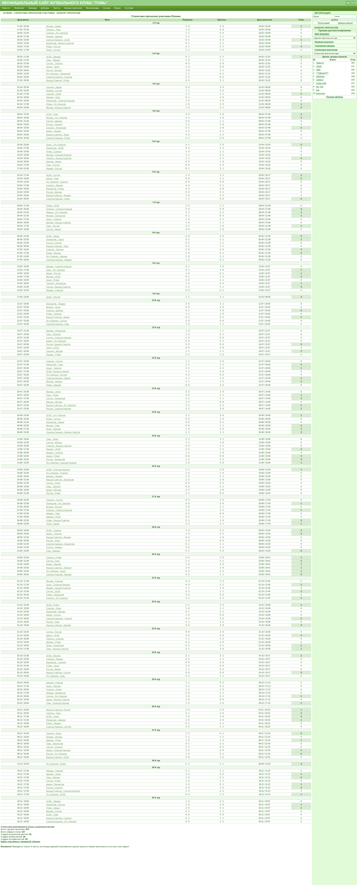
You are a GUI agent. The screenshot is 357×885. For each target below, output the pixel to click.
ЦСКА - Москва (53, 656)
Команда (32, 8)
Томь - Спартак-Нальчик (57, 703)
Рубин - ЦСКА (52, 205)
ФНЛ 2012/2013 (322, 34)
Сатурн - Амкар (53, 229)
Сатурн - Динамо (54, 547)
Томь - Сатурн (53, 165)
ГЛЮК (318, 66)
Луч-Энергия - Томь (55, 676)
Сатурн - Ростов (54, 632)
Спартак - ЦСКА (53, 94)
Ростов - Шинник (54, 192)
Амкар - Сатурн (53, 615)
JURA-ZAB (321, 83)
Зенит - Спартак (53, 219)
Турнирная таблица (325, 46)
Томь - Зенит (52, 439)
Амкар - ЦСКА (52, 635)
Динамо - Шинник (54, 36)
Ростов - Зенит (53, 540)
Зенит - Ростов (53, 297)
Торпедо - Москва (54, 351)
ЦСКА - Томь (52, 114)
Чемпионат (19, 8)
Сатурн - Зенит (53, 483)
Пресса (56, 8)
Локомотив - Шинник (55, 720)
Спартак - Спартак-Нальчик (59, 510)
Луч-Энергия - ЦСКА (55, 794)
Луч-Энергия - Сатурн (56, 321)
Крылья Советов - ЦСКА (57, 757)
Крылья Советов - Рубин (57, 80)
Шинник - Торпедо (54, 453)
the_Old (319, 87)
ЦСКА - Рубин (52, 605)
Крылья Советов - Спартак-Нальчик (63, 791)
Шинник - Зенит (53, 774)
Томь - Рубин (52, 395)
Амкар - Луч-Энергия (56, 341)
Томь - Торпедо (53, 486)
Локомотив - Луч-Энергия (58, 503)
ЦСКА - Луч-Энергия (55, 415)
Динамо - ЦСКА (53, 449)
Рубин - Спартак (54, 151)
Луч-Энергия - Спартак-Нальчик (61, 463)
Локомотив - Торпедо (56, 662)
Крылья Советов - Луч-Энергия (61, 405)
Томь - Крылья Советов (57, 649)
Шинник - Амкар (53, 161)
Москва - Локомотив (55, 216)
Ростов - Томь (53, 622)
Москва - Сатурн (54, 811)
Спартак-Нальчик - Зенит (58, 199)
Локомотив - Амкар (55, 422)
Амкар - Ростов (53, 273)
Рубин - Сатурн (53, 419)
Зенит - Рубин (52, 280)
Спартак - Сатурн (54, 361)
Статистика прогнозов (326, 50)
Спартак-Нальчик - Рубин (58, 138)
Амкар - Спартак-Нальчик (58, 750)
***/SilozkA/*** (322, 73)
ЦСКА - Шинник (53, 57)
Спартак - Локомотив (56, 128)
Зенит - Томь (52, 814)
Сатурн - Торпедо (54, 63)
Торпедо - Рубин (54, 689)
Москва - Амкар (53, 26)
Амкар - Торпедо (54, 534)
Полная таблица (334, 97)
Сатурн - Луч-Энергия (56, 696)
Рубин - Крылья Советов (57, 520)
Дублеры (45, 8)
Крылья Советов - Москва (58, 537)
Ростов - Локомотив (55, 459)
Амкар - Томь (52, 178)
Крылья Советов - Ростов (58, 710)
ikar (317, 90)
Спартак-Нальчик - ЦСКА (58, 40)
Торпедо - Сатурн (54, 500)
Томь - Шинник (53, 551)
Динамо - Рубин (53, 354)
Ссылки (106, 8)
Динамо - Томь (53, 513)
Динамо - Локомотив (55, 693)
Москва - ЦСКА (53, 276)
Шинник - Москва (54, 402)
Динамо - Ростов (54, 168)
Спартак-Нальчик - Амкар (58, 378)
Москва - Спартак (54, 581)
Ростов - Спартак (54, 787)
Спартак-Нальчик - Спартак (59, 77)
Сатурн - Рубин (53, 781)
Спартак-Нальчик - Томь (57, 324)
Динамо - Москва (54, 737)
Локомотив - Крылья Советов (60, 43)
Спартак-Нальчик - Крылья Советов (63, 432)
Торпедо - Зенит (53, 733)
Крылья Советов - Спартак (58, 818)
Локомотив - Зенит (55, 239)
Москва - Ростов (54, 507)
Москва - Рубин (53, 642)
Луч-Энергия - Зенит (56, 571)
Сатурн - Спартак (54, 747)
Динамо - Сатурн (54, 90)
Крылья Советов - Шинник (58, 625)
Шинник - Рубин (53, 740)
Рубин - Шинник (53, 385)
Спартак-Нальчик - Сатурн (58, 727)
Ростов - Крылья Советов (58, 344)
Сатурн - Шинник (54, 121)
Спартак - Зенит (53, 608)
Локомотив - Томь (54, 364)
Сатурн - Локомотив (55, 398)
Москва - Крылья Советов (58, 107)
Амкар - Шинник (53, 564)
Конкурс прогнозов (73, 8)
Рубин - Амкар (53, 808)
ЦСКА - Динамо (53, 801)
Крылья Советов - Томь (57, 246)
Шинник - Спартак (54, 682)
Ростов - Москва (54, 70)
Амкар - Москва (53, 490)
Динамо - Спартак (54, 290)
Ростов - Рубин (53, 493)
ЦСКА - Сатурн (53, 175)
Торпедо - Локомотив (56, 283)
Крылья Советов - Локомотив (60, 479)
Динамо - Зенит (53, 392)
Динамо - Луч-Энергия (56, 212)
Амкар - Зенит (53, 67)
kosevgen (320, 93)
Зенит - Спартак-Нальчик (58, 584)
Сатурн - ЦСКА (53, 591)
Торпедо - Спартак (55, 639)
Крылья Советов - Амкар (58, 317)
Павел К (320, 63)
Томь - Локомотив (54, 743)
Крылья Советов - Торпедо (58, 568)
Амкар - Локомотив (55, 784)
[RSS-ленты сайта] (353, 4)
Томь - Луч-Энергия (55, 270)
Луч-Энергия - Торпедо (57, 182)
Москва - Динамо (54, 381)
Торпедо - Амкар (54, 87)
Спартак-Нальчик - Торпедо (59, 618)
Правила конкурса (324, 42)
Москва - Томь (53, 425)
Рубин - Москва (53, 253)
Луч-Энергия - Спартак (57, 473)
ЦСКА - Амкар (52, 236)
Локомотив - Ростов (55, 804)
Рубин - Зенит (52, 666)
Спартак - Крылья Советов (58, 446)
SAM (318, 70)
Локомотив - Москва (55, 611)
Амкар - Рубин (53, 456)
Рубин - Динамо (53, 723)
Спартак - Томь (53, 713)
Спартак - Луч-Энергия (57, 33)
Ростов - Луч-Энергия (56, 754)
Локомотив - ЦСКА (55, 148)
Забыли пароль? (345, 23)
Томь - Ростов (53, 226)
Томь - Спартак (53, 334)
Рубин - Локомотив (55, 595)
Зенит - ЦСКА (52, 347)
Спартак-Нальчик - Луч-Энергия (61, 821)
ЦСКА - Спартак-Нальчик (58, 469)
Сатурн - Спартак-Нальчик (58, 337)
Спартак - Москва (54, 185)
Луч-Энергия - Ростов (56, 375)
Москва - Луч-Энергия (56, 118)
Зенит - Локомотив (55, 645)
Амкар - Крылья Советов (58, 699)
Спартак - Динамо (54, 659)
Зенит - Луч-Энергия (56, 145)
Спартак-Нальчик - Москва (58, 574)
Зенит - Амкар (53, 524)
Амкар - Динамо (53, 131)
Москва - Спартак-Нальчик (58, 155)
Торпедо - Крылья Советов (58, 158)
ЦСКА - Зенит (52, 716)
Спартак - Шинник (54, 310)
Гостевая (129, 8)
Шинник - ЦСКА (53, 517)
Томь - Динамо (53, 60)
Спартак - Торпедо (55, 249)
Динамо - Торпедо (54, 771)
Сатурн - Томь (53, 561)
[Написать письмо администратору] (348, 4)
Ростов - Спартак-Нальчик (58, 408)
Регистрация (324, 23)
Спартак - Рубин (54, 557)
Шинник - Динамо (54, 476)
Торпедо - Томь (53, 29)
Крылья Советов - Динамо (58, 195)
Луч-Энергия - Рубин (56, 764)
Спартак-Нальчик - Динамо (59, 260)
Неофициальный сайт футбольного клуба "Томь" (54, 3)
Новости (6, 8)
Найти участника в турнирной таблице (20, 841)
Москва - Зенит (53, 307)
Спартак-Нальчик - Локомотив (60, 544)
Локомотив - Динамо (55, 304)
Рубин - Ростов (53, 46)
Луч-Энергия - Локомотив (58, 73)
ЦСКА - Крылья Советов (57, 371)
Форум (117, 8)
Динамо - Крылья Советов (58, 588)
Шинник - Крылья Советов (58, 222)
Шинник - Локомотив (55, 331)
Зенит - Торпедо (53, 368)
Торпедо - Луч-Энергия (57, 598)
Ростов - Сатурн (54, 243)
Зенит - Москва (53, 686)
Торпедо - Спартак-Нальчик (59, 209)
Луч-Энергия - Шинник (56, 256)
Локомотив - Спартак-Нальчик (60, 100)
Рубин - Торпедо (54, 314)
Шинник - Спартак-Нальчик (59, 266)
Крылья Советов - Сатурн (58, 672)
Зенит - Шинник (53, 429)
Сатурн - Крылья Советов (58, 287)
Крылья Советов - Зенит (57, 134)
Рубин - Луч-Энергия (56, 104)
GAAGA (319, 80)
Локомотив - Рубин (55, 189)
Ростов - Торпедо (54, 124)
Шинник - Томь (53, 97)
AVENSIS (320, 76)
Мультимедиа (92, 8)
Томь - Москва (53, 777)
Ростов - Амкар (53, 669)
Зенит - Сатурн (53, 50)
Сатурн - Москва (54, 442)
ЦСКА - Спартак (53, 530)
